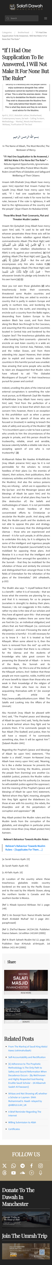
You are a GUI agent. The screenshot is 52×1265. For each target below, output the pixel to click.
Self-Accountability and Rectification (27, 1057)
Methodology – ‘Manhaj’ (12, 121)
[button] (45, 18)
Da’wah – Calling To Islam (33, 118)
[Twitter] (4, 1165)
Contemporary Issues (11, 118)
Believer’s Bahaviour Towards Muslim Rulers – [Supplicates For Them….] (25, 848)
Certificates (14, 1129)
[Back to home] (26, 7)
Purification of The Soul (21, 124)
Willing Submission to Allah (22, 1122)
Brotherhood (35, 115)
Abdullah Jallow (22, 115)
